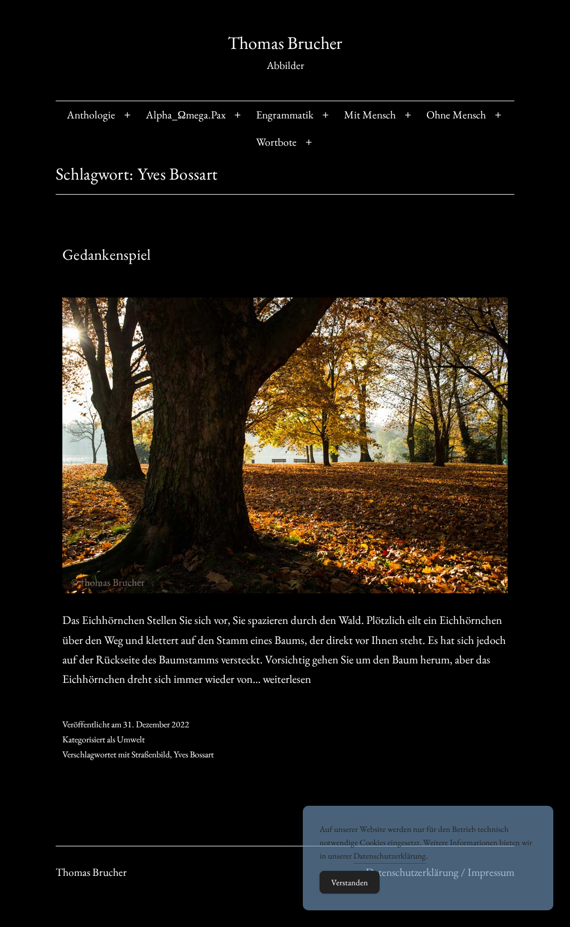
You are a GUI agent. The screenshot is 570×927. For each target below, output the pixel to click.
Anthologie (91, 114)
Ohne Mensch (456, 114)
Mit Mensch (370, 114)
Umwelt (131, 739)
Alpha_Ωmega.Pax (185, 114)
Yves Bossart (194, 754)
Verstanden (349, 882)
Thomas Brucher (285, 42)
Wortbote (276, 142)
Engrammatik (284, 114)
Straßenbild (150, 754)
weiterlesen (287, 678)
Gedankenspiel (106, 254)
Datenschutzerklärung (389, 855)
